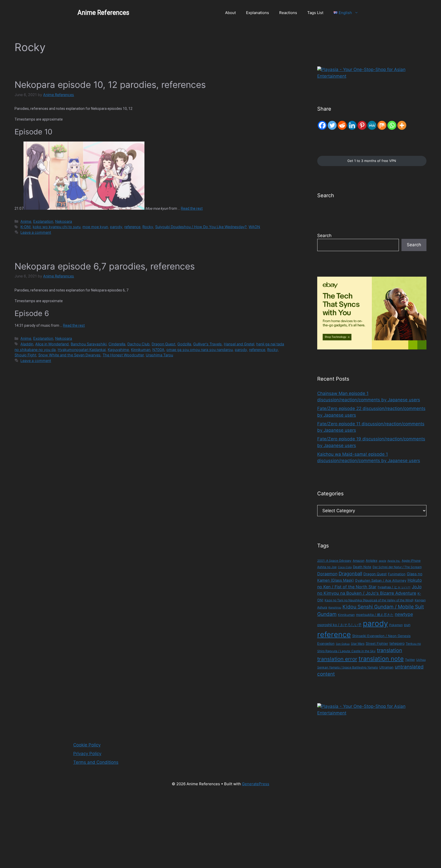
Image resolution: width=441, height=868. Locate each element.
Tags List (315, 12)
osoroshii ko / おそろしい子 (339, 625)
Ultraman (386, 667)
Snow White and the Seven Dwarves (69, 355)
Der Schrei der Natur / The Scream (397, 567)
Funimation (397, 574)
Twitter (410, 660)
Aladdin (26, 344)
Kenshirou (334, 607)
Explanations (257, 12)
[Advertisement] (153, 830)
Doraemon (327, 573)
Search (324, 235)
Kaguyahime (118, 349)
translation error (337, 659)
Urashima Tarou (159, 355)
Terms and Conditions (95, 762)
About (230, 12)
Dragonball (350, 573)
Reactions (288, 12)
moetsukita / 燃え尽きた (375, 615)
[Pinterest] (362, 125)
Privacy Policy (87, 753)
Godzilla (184, 344)
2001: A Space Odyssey (334, 560)
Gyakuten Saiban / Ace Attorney (380, 580)
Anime (25, 221)
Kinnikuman (140, 349)
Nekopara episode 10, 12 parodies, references (110, 84)
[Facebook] (322, 125)
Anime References (103, 12)
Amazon (358, 560)
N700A (158, 349)
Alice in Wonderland (52, 344)
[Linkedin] (352, 125)
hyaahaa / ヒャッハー (394, 587)
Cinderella (116, 344)
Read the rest (192, 208)
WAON (254, 227)
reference (132, 227)
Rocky (147, 227)
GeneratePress (255, 783)
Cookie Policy (87, 744)
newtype (404, 614)
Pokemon (396, 625)
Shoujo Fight (25, 355)
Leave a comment (35, 232)
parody (116, 227)
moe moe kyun (95, 227)
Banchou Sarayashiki (88, 344)
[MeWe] (372, 125)
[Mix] (381, 125)
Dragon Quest (163, 344)
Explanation (43, 221)
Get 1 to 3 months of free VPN (371, 161)
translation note (381, 658)
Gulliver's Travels (207, 344)
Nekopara (63, 221)
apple (382, 560)
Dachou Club (138, 344)
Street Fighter (377, 643)
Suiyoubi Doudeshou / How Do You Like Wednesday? (201, 227)
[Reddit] (342, 125)
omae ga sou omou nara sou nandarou (199, 349)
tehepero (397, 643)
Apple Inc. (393, 560)
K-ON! (25, 227)
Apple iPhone (411, 560)
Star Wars (357, 644)
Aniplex (371, 560)
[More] (401, 125)
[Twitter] (332, 125)
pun (407, 625)
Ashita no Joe (327, 567)
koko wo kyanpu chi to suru (56, 227)
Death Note (362, 567)
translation (389, 650)
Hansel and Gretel (239, 344)
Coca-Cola (345, 567)
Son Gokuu (343, 644)
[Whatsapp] (391, 125)
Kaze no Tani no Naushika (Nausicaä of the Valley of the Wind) (369, 600)
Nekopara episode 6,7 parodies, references (105, 266)
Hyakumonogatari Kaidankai (82, 349)
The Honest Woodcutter (123, 355)
